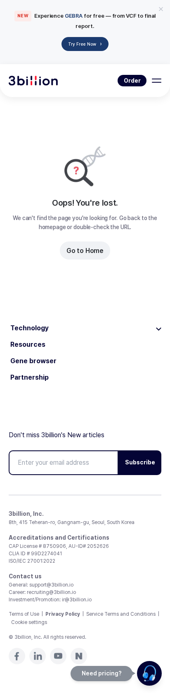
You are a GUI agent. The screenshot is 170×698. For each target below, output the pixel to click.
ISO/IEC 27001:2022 (32, 561)
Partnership (29, 377)
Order (132, 80)
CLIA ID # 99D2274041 (35, 554)
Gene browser (33, 361)
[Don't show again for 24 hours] (161, 9)
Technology (29, 328)
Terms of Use (24, 614)
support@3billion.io (51, 585)
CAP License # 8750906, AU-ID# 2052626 (59, 546)
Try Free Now (85, 44)
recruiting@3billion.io (51, 592)
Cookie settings (29, 622)
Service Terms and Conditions (121, 614)
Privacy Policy (62, 614)
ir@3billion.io (77, 600)
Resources (27, 344)
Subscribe (140, 462)
